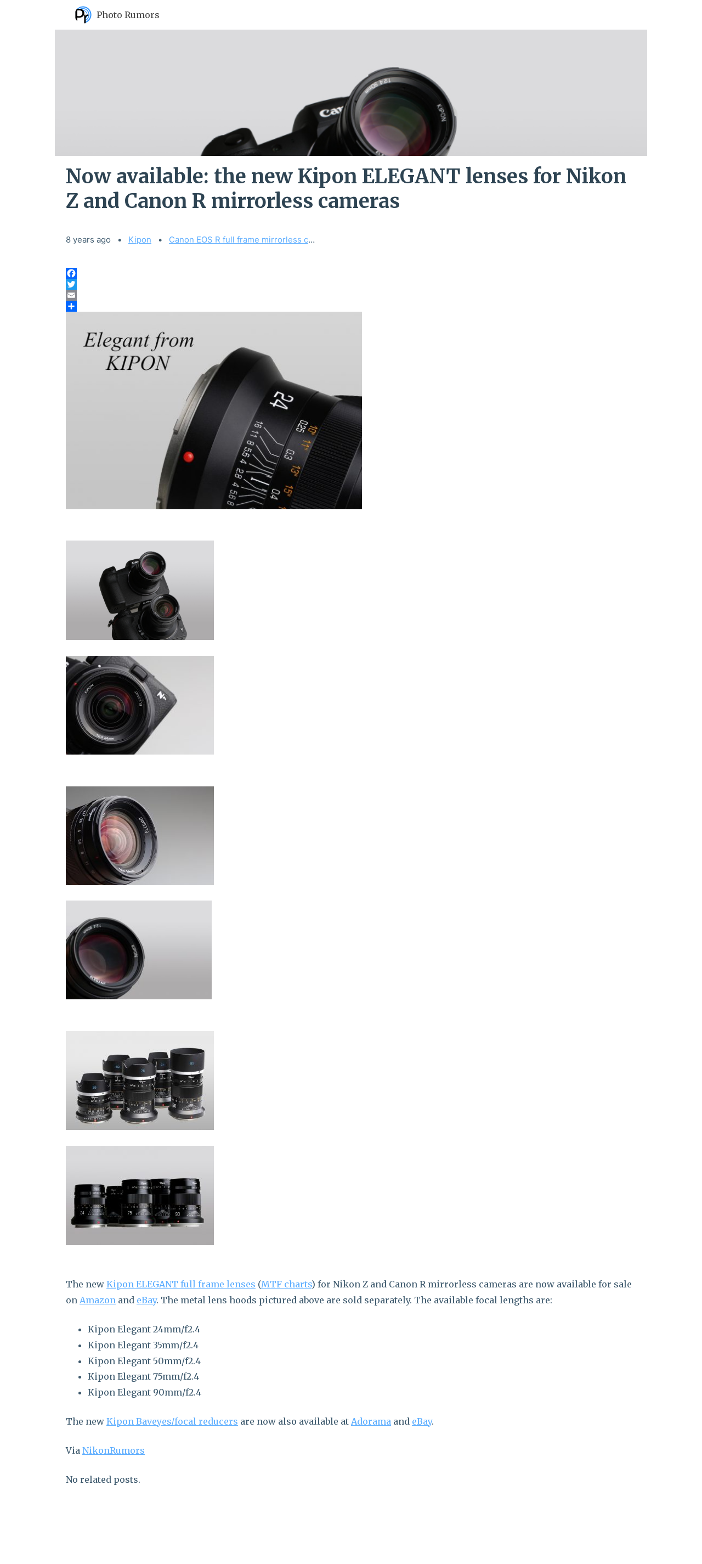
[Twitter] (351, 284)
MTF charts (286, 1284)
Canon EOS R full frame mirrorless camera (250, 239)
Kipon (139, 239)
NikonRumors (113, 1450)
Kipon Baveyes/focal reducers (172, 1421)
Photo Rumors (128, 14)
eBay (146, 1300)
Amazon (98, 1300)
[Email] (351, 295)
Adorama (371, 1421)
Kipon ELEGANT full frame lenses (181, 1284)
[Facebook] (351, 273)
